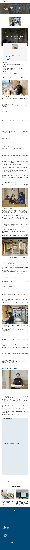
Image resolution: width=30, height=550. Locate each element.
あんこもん (14, 408)
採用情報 (12, 542)
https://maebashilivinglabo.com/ (9, 56)
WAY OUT (3, 265)
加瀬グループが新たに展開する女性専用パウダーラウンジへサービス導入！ (8, 502)
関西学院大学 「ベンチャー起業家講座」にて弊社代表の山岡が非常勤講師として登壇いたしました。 (22, 502)
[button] (6, 481)
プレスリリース (13, 544)
